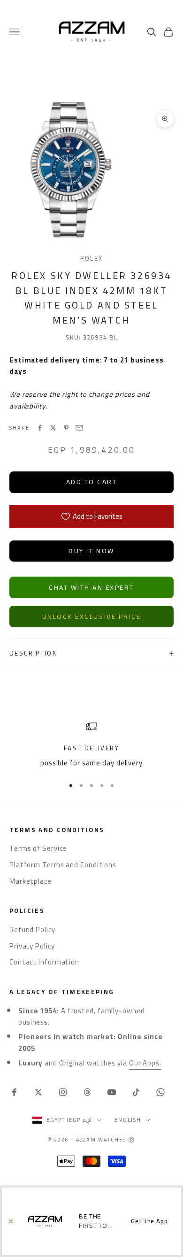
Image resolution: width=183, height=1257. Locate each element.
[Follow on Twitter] (38, 1092)
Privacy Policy (32, 946)
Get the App (149, 1220)
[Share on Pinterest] (66, 428)
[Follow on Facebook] (14, 1092)
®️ (132, 1139)
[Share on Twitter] (53, 428)
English (127, 1120)
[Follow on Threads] (87, 1092)
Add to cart (91, 482)
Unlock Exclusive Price (91, 616)
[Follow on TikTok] (136, 1092)
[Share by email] (79, 428)
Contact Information (44, 962)
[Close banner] (11, 1221)
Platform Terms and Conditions (62, 864)
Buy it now (91, 551)
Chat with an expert (91, 587)
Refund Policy (32, 929)
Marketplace (30, 881)
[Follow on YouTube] (111, 1092)
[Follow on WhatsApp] (160, 1092)
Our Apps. (145, 1063)
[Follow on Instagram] (63, 1092)
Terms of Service (38, 848)
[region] (91, 745)
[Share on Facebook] (40, 428)
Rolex (91, 258)
